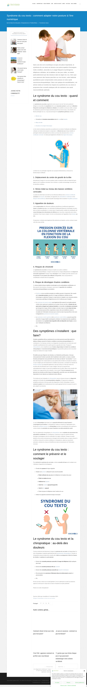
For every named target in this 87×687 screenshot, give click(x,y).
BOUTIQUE (68, 3)
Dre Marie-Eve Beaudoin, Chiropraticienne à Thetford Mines (22, 22)
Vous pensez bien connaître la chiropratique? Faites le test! (21, 79)
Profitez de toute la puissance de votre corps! (19, 33)
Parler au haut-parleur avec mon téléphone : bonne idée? (21, 50)
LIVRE (52, 3)
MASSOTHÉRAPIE (47, 3)
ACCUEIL (34, 3)
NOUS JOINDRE (73, 3)
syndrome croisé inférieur (60, 317)
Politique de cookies (63, 685)
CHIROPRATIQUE (40, 3)
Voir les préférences (79, 682)
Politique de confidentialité (71, 685)
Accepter (57, 682)
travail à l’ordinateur (63, 569)
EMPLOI (63, 3)
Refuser (68, 682)
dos (44, 488)
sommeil (57, 566)
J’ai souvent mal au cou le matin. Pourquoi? (22, 70)
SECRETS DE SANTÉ (57, 3)
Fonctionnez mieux (44, 22)
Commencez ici (36, 682)
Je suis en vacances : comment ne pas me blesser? (21, 60)
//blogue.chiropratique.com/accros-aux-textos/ (44, 598)
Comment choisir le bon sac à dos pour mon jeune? (22, 41)
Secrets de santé (46, 682)
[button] (84, 671)
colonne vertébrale (70, 194)
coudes (45, 484)
